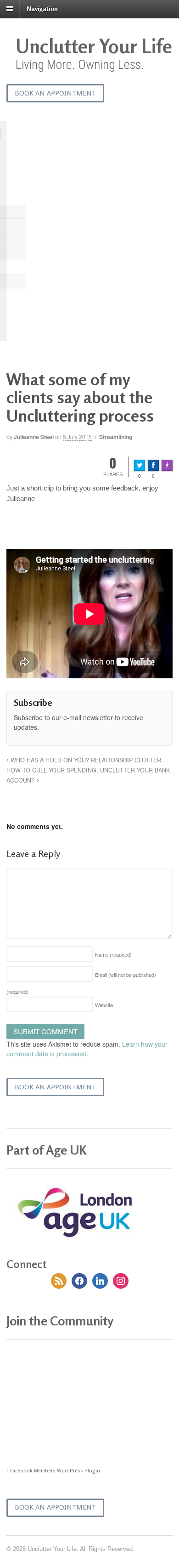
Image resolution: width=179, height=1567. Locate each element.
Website (104, 1005)
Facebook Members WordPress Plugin (55, 1471)
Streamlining (115, 437)
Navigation (42, 8)
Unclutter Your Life (94, 46)
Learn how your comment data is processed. (87, 1048)
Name (113, 954)
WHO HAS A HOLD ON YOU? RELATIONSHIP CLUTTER (85, 760)
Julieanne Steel (34, 437)
